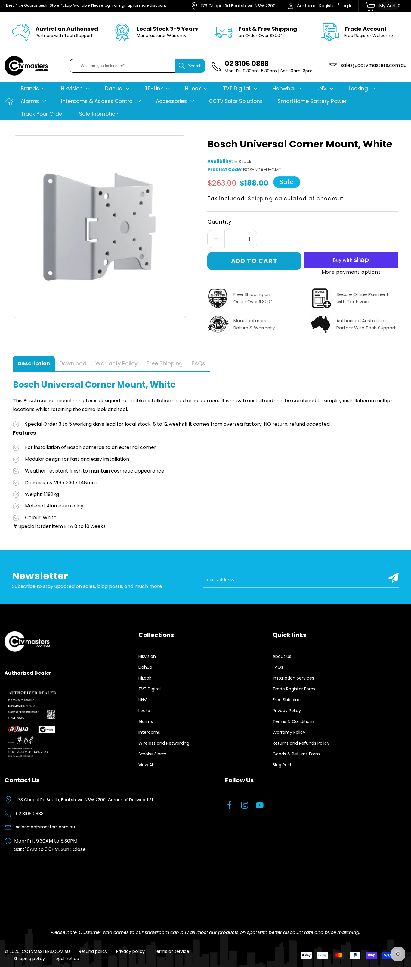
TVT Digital (149, 689)
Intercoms (149, 732)
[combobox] (122, 66)
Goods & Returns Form (296, 754)
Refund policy (93, 951)
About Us (282, 656)
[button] (33, 88)
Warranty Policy (289, 732)
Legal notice (66, 959)
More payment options (351, 271)
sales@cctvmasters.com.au (45, 827)
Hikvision (147, 656)
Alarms (145, 721)
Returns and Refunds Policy (301, 743)
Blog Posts (283, 765)
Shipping (260, 198)
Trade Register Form (294, 689)
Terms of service (171, 951)
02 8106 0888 (30, 814)
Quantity (219, 221)
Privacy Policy (287, 711)
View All (146, 765)
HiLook (144, 678)
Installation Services (293, 678)
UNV (142, 700)
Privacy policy (130, 951)
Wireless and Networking (163, 743)
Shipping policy (29, 959)
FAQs (278, 667)
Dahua (145, 667)
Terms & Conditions (293, 721)
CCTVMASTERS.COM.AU (46, 951)
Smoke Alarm (152, 754)
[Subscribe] (393, 578)
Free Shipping (287, 700)
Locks (144, 711)
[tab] (34, 364)
